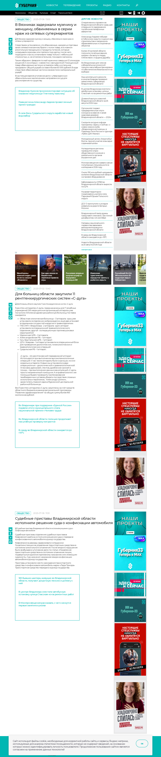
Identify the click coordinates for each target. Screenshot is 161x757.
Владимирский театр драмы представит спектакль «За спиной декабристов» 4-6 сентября (96, 215)
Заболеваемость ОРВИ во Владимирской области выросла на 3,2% (96, 184)
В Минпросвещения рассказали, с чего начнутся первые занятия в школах (45, 604)
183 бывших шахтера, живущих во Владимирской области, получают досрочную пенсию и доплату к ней (45, 581)
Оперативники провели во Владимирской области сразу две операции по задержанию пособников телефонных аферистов (97, 27)
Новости (52, 5)
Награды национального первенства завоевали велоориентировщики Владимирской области (92, 226)
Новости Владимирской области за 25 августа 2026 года (96, 243)
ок (142, 743)
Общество (32, 13)
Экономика (20, 13)
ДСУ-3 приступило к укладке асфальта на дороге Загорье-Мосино (94, 206)
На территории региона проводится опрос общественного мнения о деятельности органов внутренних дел (93, 153)
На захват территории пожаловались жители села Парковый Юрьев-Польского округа (94, 195)
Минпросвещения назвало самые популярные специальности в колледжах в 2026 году (96, 165)
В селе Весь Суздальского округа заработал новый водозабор (46, 114)
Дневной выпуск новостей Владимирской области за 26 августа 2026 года (94, 101)
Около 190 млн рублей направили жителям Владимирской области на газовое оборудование (96, 174)
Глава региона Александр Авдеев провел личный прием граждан (45, 103)
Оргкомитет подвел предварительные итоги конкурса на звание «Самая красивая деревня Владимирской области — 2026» (96, 112)
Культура (44, 13)
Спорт (53, 13)
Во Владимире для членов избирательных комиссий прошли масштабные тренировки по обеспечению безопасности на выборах (97, 67)
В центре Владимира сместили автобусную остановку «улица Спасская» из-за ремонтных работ (96, 91)
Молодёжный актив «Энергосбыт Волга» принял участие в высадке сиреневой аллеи (96, 141)
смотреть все (86, 250)
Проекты (92, 5)
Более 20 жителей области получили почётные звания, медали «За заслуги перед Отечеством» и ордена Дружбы (95, 54)
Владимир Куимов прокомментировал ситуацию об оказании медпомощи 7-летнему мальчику (47, 92)
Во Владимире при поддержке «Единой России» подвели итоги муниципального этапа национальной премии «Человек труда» (45, 408)
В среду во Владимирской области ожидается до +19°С (94, 236)
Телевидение (72, 5)
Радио (107, 5)
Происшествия (65, 13)
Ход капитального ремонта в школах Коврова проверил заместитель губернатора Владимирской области (94, 80)
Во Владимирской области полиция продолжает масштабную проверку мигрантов (45, 420)
